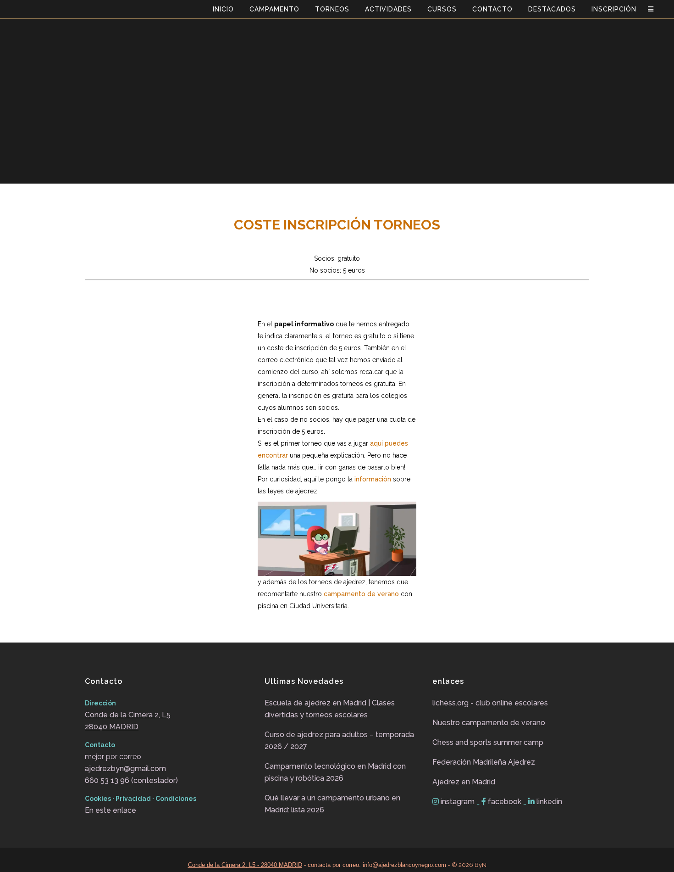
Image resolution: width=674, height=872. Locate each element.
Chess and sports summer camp (487, 742)
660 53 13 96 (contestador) (131, 780)
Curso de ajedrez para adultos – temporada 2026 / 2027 (339, 740)
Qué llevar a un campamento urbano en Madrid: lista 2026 (332, 804)
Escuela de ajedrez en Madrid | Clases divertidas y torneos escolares (330, 709)
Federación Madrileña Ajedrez (483, 762)
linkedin (548, 801)
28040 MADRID (111, 726)
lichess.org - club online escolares (490, 703)
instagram (457, 801)
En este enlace (110, 810)
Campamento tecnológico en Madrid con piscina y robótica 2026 (335, 772)
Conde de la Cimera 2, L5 (128, 714)
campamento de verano (361, 594)
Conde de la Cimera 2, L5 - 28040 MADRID (245, 864)
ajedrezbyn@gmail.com (125, 768)
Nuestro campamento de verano (488, 722)
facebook (504, 801)
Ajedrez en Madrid (463, 781)
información (372, 479)
